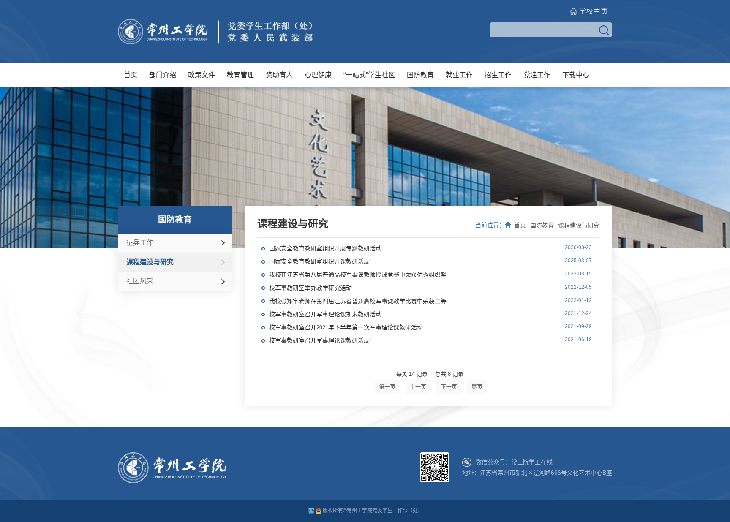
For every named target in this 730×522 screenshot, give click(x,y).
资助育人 (279, 75)
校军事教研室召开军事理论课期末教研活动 (325, 314)
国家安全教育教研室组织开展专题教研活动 (325, 248)
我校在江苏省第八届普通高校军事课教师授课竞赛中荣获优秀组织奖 (358, 275)
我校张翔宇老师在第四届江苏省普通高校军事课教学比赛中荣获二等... (360, 301)
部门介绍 (162, 75)
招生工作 (498, 75)
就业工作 (459, 75)
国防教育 (420, 75)
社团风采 (139, 281)
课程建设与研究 (150, 262)
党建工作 (536, 75)
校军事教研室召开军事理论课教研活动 (319, 340)
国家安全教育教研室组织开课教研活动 (319, 261)
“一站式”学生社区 (369, 75)
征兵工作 (139, 242)
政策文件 (201, 75)
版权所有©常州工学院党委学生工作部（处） (372, 511)
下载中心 (575, 75)
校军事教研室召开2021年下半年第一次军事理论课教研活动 (346, 327)
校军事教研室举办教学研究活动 (310, 288)
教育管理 (240, 75)
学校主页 (593, 11)
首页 (130, 75)
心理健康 (318, 75)
